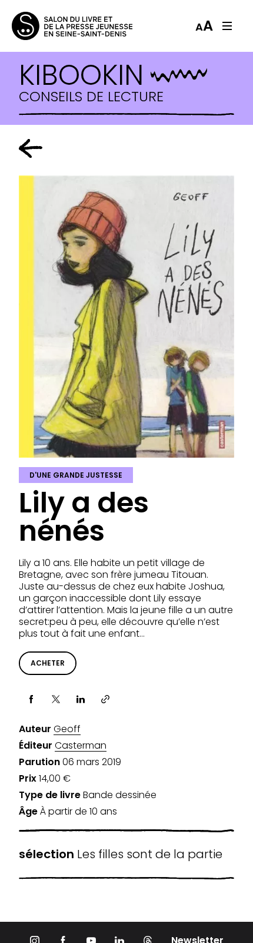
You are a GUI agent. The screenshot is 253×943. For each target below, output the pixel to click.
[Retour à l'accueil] (59, 26)
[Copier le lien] (105, 699)
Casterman (80, 746)
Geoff (67, 729)
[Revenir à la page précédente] (30, 148)
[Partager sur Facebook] (31, 699)
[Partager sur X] (56, 699)
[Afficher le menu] (227, 26)
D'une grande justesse (75, 475)
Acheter (48, 663)
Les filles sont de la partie (120, 854)
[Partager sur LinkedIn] (80, 699)
